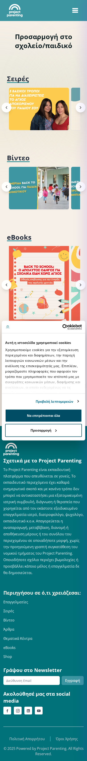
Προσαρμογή (41, 430)
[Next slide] (80, 107)
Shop (7, 656)
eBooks (9, 647)
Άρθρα (8, 629)
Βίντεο (8, 620)
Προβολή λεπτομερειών (54, 401)
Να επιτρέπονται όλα (43, 416)
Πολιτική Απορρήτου (27, 739)
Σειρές (8, 610)
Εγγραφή (72, 680)
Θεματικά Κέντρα (17, 638)
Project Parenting (51, 748)
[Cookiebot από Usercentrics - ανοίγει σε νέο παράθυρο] (62, 327)
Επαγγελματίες (15, 602)
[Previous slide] (6, 107)
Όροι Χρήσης (67, 738)
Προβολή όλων (65, 78)
